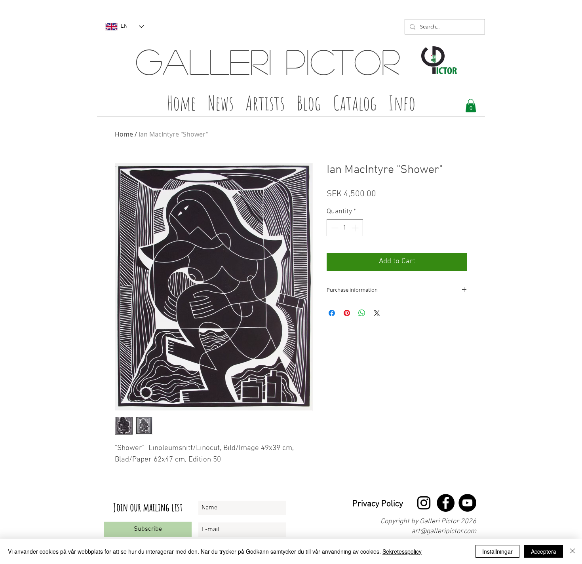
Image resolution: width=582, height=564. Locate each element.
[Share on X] (377, 313)
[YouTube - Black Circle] (467, 503)
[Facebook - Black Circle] (446, 503)
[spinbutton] (345, 228)
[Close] (572, 551)
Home (124, 134)
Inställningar (497, 551)
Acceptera (543, 551)
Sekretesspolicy (402, 551)
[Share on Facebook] (332, 313)
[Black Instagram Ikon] (424, 503)
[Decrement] (334, 228)
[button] (265, 105)
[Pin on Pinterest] (347, 313)
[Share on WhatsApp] (362, 313)
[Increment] (356, 228)
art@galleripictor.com (443, 531)
